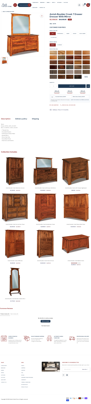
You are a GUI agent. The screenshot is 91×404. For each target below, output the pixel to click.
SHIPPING (23, 367)
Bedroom (3, 367)
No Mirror (60, 44)
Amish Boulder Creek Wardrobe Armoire (15, 188)
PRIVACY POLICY (24, 387)
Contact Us (3, 382)
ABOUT (22, 365)
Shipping (35, 119)
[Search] (29, 5)
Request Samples (86, 77)
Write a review (45, 321)
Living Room (4, 365)
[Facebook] (63, 375)
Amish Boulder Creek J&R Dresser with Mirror (45, 188)
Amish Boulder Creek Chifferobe (15, 260)
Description (5, 119)
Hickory (74, 33)
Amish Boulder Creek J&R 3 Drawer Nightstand (76, 188)
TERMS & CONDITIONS (25, 382)
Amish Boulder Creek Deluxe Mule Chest (76, 224)
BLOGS (22, 375)
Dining (2, 370)
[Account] (79, 5)
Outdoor (3, 375)
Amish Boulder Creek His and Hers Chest (15, 224)
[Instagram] (67, 375)
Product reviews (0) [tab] (5, 313)
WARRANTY (23, 379)
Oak (52, 33)
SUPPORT (23, 370)
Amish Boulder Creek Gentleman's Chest (45, 224)
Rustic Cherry (82, 33)
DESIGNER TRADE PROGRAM (27, 377)
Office (2, 372)
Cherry (67, 33)
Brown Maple (60, 33)
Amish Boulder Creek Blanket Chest (76, 260)
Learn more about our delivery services (80, 99)
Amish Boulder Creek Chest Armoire (45, 260)
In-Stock (3, 377)
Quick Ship (3, 379)
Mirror (52, 44)
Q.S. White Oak (54, 37)
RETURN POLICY (24, 384)
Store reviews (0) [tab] (14, 313)
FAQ (22, 372)
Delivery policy (21, 119)
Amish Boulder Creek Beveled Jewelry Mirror (15, 298)
